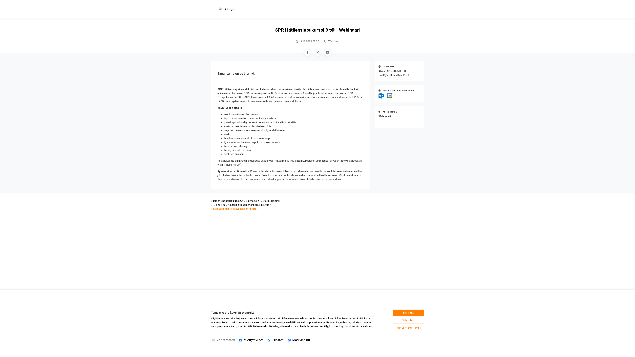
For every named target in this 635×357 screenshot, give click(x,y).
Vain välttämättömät (408, 327)
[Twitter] (317, 52)
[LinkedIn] (327, 52)
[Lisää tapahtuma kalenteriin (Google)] (389, 95)
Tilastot (278, 340)
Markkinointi (301, 340)
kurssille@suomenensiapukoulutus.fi (250, 204)
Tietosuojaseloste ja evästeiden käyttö (234, 208)
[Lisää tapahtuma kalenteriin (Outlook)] (381, 95)
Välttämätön (226, 340)
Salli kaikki (408, 312)
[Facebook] (307, 52)
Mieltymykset (253, 340)
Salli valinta (408, 320)
